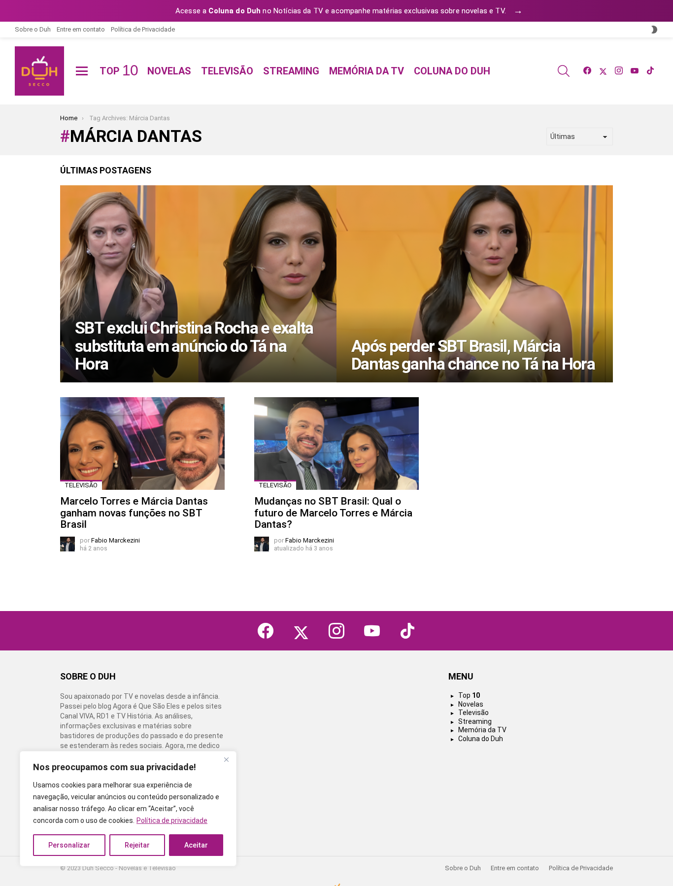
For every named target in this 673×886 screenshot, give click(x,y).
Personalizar (69, 845)
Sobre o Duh (33, 29)
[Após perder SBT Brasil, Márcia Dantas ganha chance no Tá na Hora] (474, 283)
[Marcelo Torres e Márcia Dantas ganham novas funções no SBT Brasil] (142, 443)
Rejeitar (137, 845)
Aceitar (196, 845)
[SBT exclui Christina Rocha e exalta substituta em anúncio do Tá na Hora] (198, 283)
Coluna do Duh (452, 71)
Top (118, 71)
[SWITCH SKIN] (654, 29)
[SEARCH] (564, 71)
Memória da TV (366, 71)
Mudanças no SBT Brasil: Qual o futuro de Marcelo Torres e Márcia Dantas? (333, 512)
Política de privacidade (171, 820)
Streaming (291, 71)
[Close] (226, 759)
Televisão (227, 71)
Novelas (169, 71)
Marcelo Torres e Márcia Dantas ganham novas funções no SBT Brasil (134, 512)
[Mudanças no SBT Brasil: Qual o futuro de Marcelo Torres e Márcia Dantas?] (336, 443)
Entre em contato (81, 29)
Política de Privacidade (143, 29)
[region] (128, 808)
